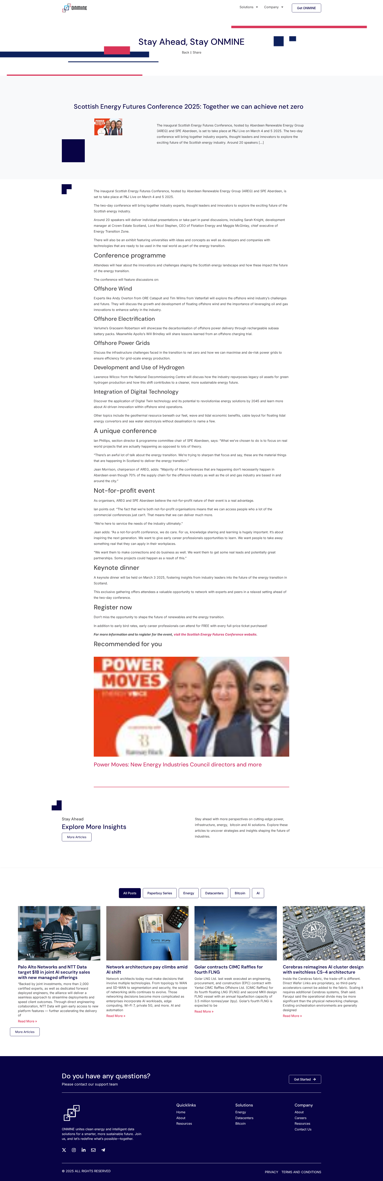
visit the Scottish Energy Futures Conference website (215, 634)
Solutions (246, 7)
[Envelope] (93, 1150)
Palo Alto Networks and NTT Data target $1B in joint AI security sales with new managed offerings (54, 972)
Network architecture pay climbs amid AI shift (147, 969)
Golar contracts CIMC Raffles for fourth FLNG (228, 969)
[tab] (130, 893)
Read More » (27, 1021)
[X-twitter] (64, 1150)
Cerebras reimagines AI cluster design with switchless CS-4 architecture (323, 969)
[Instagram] (74, 1150)
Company (271, 7)
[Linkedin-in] (83, 1150)
